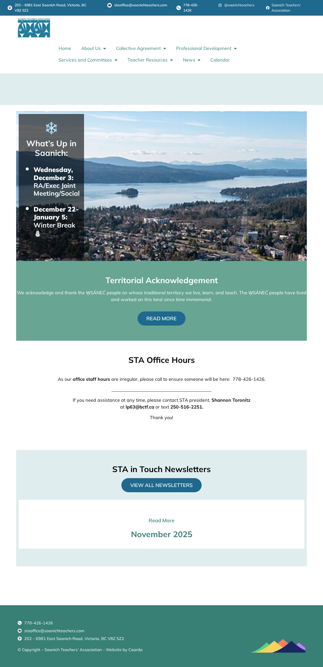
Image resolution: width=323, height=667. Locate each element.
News (189, 60)
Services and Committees (85, 60)
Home (65, 48)
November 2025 (161, 534)
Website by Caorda (124, 649)
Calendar (220, 60)
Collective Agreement (138, 48)
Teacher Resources (147, 60)
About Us (91, 48)
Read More (161, 520)
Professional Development (203, 48)
